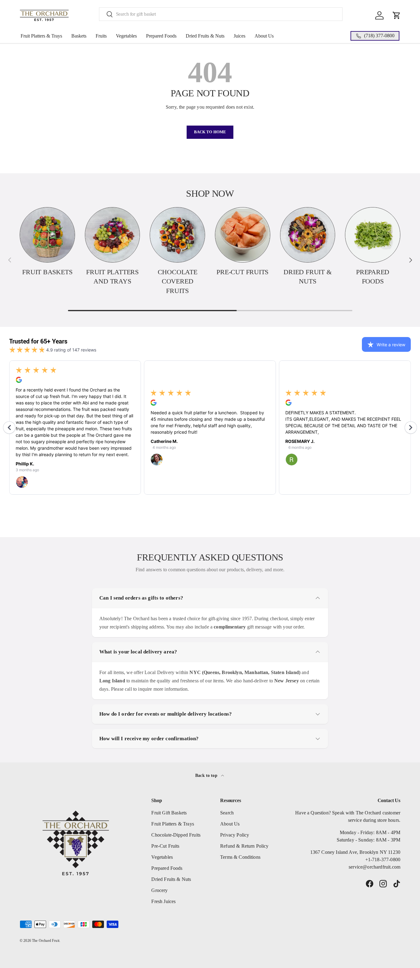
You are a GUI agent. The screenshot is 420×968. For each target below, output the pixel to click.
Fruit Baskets (47, 272)
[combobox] (221, 14)
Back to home (210, 132)
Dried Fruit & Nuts (307, 276)
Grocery (159, 890)
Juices (239, 35)
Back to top (207, 775)
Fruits (101, 35)
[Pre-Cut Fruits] (242, 234)
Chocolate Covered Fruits (177, 281)
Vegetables (126, 35)
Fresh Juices (163, 901)
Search (227, 812)
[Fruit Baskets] (47, 234)
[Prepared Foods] (372, 234)
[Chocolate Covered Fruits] (177, 234)
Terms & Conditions (240, 857)
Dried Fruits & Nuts (205, 35)
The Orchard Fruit (45, 940)
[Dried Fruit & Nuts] (307, 234)
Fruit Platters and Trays (112, 276)
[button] (396, 15)
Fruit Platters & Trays (41, 35)
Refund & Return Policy (244, 846)
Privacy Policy (234, 834)
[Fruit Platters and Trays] (112, 234)
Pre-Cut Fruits (242, 272)
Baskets (78, 35)
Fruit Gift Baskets (169, 812)
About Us (264, 35)
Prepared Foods (161, 35)
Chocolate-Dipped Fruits (175, 834)
